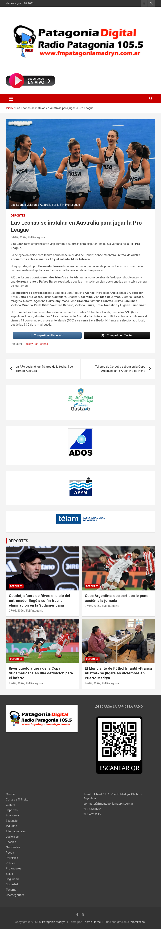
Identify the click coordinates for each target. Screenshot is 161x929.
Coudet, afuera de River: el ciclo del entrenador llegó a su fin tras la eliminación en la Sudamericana (39, 600)
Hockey (28, 343)
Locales (11, 842)
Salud (9, 874)
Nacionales (13, 847)
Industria (11, 826)
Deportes (18, 215)
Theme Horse (92, 922)
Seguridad (12, 879)
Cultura (10, 805)
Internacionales (16, 831)
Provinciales (13, 868)
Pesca (10, 852)
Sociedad (12, 884)
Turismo (11, 889)
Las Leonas (41, 343)
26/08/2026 (92, 683)
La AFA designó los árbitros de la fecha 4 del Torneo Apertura (44, 369)
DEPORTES (18, 541)
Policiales (12, 858)
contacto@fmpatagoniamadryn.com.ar (108, 803)
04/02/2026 (18, 237)
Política (10, 863)
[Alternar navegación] (11, 98)
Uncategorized (15, 895)
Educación (12, 821)
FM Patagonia (36, 237)
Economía (12, 815)
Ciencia (10, 794)
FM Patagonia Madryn (51, 922)
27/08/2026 (16, 610)
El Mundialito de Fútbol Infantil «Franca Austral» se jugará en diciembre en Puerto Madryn (118, 673)
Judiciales (12, 836)
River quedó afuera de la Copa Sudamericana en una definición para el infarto (41, 673)
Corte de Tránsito (17, 799)
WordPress (137, 922)
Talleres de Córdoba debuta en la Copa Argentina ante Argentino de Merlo (120, 369)
